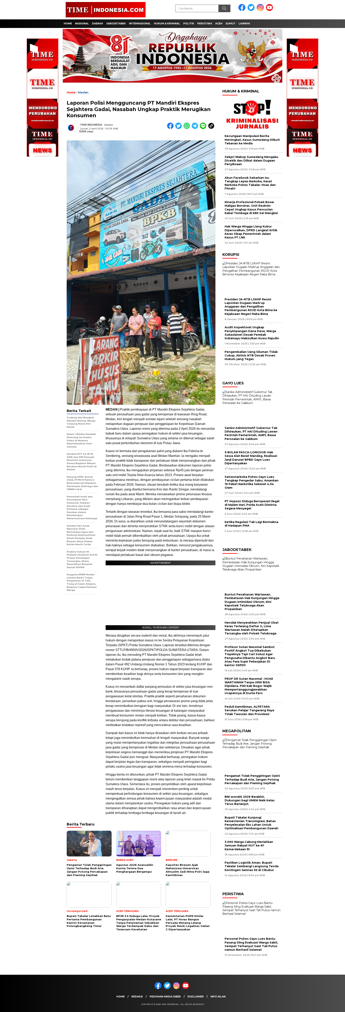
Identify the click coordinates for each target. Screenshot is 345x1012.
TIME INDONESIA (91, 124)
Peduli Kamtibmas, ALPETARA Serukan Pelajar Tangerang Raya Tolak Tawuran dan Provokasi (249, 710)
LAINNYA (244, 23)
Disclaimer (195, 996)
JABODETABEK (116, 23)
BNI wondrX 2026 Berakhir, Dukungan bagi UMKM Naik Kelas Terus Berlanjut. (250, 800)
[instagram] (261, 10)
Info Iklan (218, 996)
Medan (83, 92)
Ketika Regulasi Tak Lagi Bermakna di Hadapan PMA (251, 523)
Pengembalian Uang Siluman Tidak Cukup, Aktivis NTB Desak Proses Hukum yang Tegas (251, 355)
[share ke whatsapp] (187, 128)
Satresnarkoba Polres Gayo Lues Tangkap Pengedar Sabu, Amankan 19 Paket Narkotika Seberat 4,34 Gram (252, 482)
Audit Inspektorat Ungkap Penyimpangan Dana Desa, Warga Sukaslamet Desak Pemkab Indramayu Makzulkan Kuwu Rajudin (252, 332)
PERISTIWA (204, 23)
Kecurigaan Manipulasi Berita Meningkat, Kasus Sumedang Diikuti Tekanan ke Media (252, 139)
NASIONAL (82, 23)
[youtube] (270, 10)
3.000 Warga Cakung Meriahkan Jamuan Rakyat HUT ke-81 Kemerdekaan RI (249, 845)
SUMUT (230, 23)
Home (120, 996)
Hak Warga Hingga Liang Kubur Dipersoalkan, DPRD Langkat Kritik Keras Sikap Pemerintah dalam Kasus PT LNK (251, 232)
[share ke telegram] (196, 128)
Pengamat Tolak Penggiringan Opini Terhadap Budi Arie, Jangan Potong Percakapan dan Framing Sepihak (252, 779)
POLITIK (188, 23)
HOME (68, 23)
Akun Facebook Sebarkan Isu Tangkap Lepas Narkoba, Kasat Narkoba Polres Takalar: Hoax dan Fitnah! (250, 183)
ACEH (218, 23)
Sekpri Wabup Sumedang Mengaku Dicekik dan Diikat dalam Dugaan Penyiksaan (251, 160)
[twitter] (252, 10)
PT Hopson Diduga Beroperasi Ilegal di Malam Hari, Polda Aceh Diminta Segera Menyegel (252, 504)
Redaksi (137, 996)
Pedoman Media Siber (165, 996)
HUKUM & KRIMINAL (167, 23)
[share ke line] (204, 128)
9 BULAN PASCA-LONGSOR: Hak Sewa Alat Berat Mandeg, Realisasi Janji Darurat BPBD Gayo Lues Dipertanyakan (251, 457)
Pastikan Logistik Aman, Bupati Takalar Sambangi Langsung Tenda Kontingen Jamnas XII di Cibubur (252, 866)
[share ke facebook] (171, 128)
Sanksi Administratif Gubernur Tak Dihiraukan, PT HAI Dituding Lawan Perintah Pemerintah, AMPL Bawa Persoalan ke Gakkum (251, 433)
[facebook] (242, 10)
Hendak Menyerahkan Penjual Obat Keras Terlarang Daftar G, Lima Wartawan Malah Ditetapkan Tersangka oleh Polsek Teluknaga (252, 628)
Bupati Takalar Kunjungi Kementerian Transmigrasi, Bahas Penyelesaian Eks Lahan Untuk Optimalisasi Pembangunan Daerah (251, 823)
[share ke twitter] (179, 128)
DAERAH (97, 23)
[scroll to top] (331, 1006)
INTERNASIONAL (140, 23)
